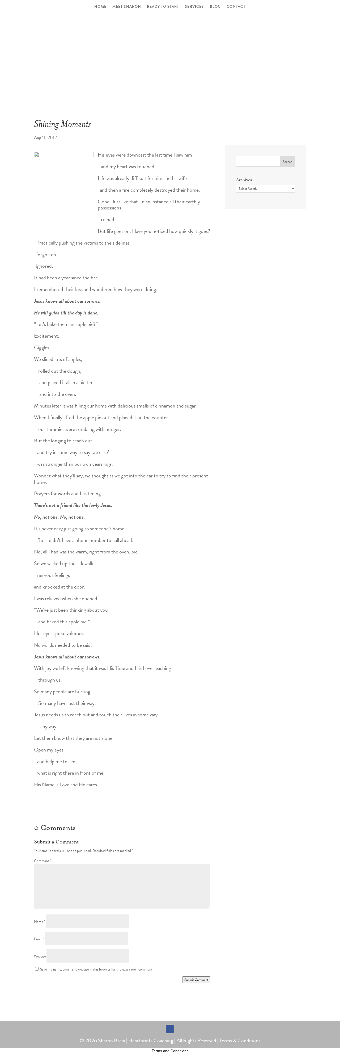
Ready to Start (163, 7)
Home (100, 7)
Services (194, 7)
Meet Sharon (126, 7)
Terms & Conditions (239, 1040)
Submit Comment (196, 979)
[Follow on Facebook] (170, 1029)
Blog (215, 7)
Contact (236, 7)
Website (40, 956)
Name (39, 922)
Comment (42, 861)
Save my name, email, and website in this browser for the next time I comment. (96, 969)
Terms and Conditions (170, 1051)
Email (39, 939)
